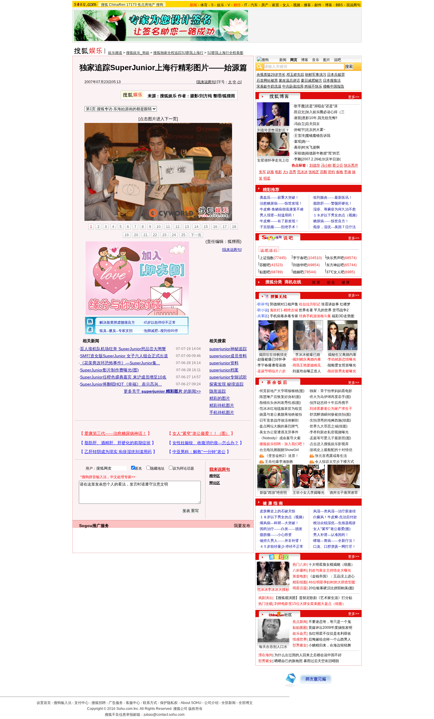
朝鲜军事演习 (315, 75)
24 (174, 235)
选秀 (292, 172)
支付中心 (81, 703)
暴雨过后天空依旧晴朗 (321, 661)
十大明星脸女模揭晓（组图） (332, 564)
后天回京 (313, 124)
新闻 (282, 60)
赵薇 (270, 172)
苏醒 (323, 172)
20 (136, 235)
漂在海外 (265, 655)
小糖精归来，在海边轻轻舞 (330, 645)
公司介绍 (211, 703)
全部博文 (246, 703)
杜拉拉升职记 (309, 304)
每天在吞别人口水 (273, 647)
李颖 (297, 159)
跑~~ (306, 141)
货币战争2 (340, 310)
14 (196, 227)
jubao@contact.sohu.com (164, 715)
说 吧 (288, 238)
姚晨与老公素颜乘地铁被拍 (281, 414)
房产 (264, 5)
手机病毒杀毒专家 (284, 316)
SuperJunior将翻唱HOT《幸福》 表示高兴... (121, 384)
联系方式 (150, 703)
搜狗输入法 (62, 703)
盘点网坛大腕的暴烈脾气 (279, 426)
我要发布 (242, 525)
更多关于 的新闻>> (162, 391)
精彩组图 (300, 582)
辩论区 (214, 483)
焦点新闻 (300, 622)
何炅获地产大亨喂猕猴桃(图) (282, 391)
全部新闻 (228, 703)
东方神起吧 (335, 265)
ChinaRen (117, 5)
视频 (296, 5)
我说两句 (353, 5)
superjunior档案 (224, 370)
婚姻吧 (298, 272)
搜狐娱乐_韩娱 (137, 53)
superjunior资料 (224, 363)
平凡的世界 (323, 310)
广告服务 (116, 703)
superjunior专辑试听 (228, 377)
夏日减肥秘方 (311, 80)
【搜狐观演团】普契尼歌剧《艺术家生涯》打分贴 (313, 598)
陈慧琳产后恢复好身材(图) (280, 397)
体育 (204, 5)
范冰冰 (302, 172)
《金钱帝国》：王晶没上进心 (332, 576)
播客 (307, 5)
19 (127, 235)
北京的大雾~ (315, 130)
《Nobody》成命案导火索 (280, 438)
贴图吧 (265, 272)
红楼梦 (345, 304)
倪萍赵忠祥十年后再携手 (329, 403)
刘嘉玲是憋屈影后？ (273, 130)
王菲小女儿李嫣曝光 (308, 493)
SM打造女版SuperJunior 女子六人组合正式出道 (124, 355)
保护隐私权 (169, 703)
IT (245, 5)
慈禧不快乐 (313, 86)
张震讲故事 (330, 304)
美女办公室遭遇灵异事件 (279, 432)
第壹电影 (300, 576)
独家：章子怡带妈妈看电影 (331, 391)
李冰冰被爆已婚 (307, 355)
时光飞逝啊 (311, 147)
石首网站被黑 (267, 80)
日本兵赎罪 (336, 75)
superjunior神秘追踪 (228, 348)
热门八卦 (300, 564)
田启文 (299, 112)
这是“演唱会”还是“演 (321, 106)
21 (145, 235)
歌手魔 (299, 106)
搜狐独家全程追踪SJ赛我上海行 (178, 53)
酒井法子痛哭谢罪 (343, 493)
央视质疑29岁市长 (271, 75)
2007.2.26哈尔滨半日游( (321, 159)
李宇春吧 (300, 258)
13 (187, 227)
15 (206, 227)
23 (164, 235)
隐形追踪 (217, 391)
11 (168, 227)
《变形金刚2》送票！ (282, 456)
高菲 (297, 147)
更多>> (353, 97)
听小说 (262, 310)
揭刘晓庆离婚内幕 (307, 359)
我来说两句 (206, 82)
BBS (339, 5)
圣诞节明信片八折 (271, 371)
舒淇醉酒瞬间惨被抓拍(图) (330, 414)
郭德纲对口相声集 (284, 304)
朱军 (262, 172)
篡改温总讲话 (289, 80)
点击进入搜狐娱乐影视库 (329, 444)
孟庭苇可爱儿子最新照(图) (330, 438)
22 (155, 235)
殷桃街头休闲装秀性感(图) (280, 403)
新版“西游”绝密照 (273, 493)
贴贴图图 (300, 628)
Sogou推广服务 (94, 525)
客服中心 (133, 703)
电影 (278, 172)
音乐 (315, 60)
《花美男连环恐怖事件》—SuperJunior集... (120, 363)
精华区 (214, 476)
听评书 (262, 304)
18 (234, 227)
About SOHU (191, 703)
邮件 (318, 5)
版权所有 (195, 709)
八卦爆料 (300, 570)
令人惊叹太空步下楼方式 (334, 462)
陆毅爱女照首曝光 (342, 365)
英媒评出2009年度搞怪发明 (330, 628)
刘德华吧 (300, 265)
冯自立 (299, 124)
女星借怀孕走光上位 (273, 160)
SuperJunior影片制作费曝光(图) (109, 370)
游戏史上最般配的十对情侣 (331, 450)
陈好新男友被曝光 (342, 371)
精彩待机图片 (221, 405)
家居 (275, 5)
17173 (131, 5)
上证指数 (267, 258)
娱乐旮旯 (300, 633)
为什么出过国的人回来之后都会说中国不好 (308, 655)
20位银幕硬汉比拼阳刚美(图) (331, 588)
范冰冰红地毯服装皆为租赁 (281, 409)
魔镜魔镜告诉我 (318, 136)
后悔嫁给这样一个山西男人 (330, 639)
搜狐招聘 (99, 703)
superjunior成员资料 (228, 355)
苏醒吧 (265, 265)
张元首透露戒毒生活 (331, 456)
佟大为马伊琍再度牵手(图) (330, 397)
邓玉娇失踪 (295, 75)
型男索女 (300, 645)
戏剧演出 (265, 598)
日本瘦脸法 (332, 80)
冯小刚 (326, 165)
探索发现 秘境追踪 (226, 384)
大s (285, 172)
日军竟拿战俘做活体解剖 (279, 420)
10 (158, 227)
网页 (293, 60)
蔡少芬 (337, 165)
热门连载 (265, 604)
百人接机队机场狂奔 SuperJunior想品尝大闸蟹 (123, 348)
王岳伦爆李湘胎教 (279, 462)
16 (215, 227)
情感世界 (300, 639)
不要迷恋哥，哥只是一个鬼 (330, 622)
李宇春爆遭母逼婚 (271, 365)
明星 (266, 178)
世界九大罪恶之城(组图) (328, 426)
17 (225, 227)
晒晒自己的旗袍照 (288, 661)
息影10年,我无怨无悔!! (319, 118)
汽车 (254, 5)
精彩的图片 (219, 398)
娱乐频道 (115, 53)
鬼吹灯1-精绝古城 (284, 310)
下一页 (196, 235)
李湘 (347, 172)
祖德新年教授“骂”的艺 (323, 153)
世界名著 (306, 310)
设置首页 (44, 703)
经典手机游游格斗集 (315, 316)
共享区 (262, 316)
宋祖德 (299, 153)
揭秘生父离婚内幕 (342, 355)
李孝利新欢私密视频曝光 (329, 432)
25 (183, 235)
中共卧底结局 (293, 86)
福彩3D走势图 (343, 316)
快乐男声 (351, 165)
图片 (326, 60)
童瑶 (297, 141)
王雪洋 (299, 136)
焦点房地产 (146, 5)
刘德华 (314, 165)
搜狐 (104, 5)
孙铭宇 (299, 130)
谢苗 (297, 118)
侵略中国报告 (333, 86)
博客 (328, 5)
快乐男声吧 (335, 258)
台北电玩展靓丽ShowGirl (279, 450)
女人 (286, 5)
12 (177, 227)
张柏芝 (314, 172)
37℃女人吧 (335, 272)
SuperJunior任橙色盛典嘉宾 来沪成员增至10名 (123, 377)
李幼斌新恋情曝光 (342, 359)
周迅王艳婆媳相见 (307, 365)
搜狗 (159, 5)
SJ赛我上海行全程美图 (225, 53)
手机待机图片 (221, 412)
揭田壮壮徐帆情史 (273, 355)
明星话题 (300, 588)
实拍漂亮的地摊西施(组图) (330, 420)
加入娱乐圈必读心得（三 (325, 112)
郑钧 (331, 172)
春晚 (339, 172)
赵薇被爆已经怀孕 (271, 359)
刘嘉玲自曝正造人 (307, 371)
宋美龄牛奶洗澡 (269, 86)
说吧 (337, 60)
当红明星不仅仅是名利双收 (330, 633)
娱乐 (220, 5)
